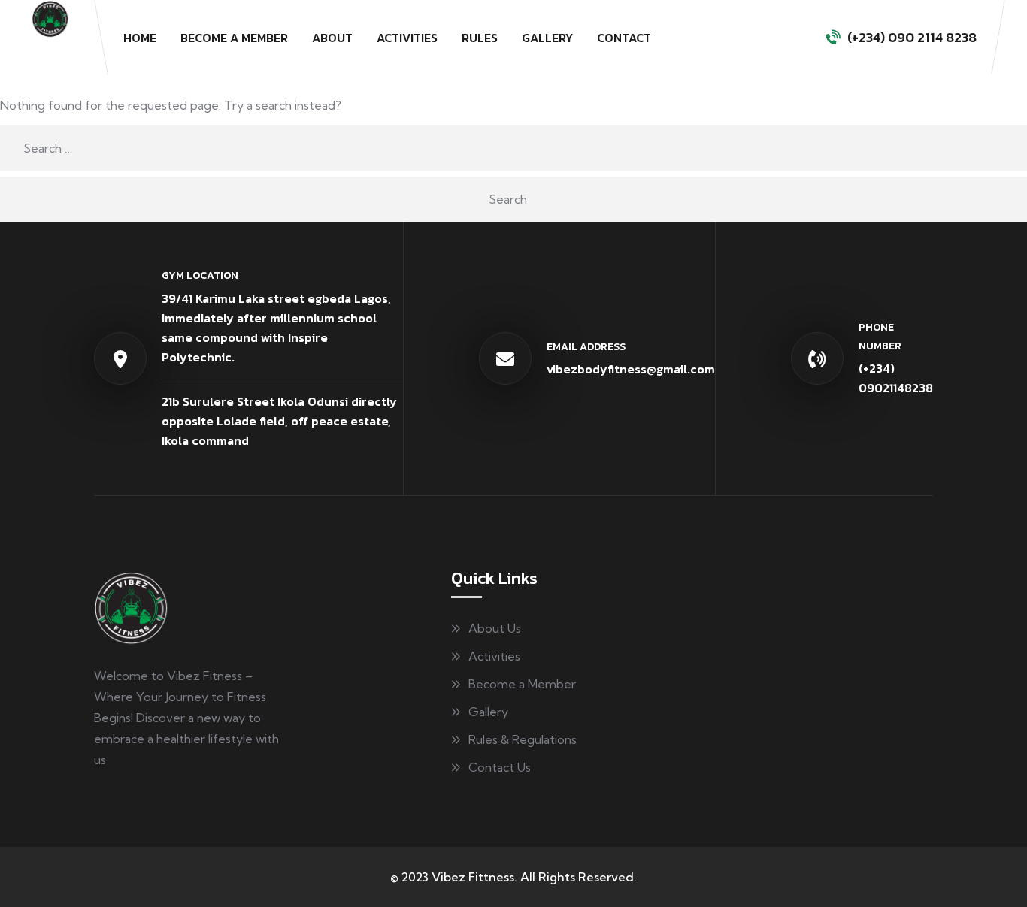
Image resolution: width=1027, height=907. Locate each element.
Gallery (547, 38)
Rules (480, 38)
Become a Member (234, 38)
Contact (624, 38)
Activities (407, 38)
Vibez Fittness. (474, 876)
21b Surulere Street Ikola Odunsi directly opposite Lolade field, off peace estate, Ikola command (279, 420)
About (332, 38)
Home (139, 38)
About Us (494, 628)
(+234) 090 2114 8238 (912, 37)
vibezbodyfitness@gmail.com (631, 369)
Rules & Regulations (522, 739)
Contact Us (499, 767)
